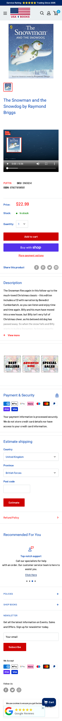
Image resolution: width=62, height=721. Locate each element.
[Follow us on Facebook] (5, 690)
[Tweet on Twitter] (49, 267)
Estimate (14, 502)
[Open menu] (5, 13)
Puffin (7, 183)
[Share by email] (56, 267)
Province (8, 465)
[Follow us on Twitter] (12, 690)
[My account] (48, 13)
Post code (9, 481)
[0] (56, 13)
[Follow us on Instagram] (19, 690)
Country (7, 449)
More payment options (31, 255)
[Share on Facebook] (36, 267)
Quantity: (8, 223)
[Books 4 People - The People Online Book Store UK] (9, 715)
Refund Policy (11, 517)
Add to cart (31, 236)
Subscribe (15, 647)
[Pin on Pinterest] (43, 267)
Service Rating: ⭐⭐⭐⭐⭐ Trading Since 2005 (31, 2)
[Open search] (42, 13)
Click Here (31, 574)
